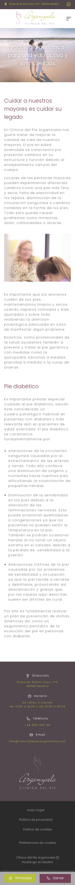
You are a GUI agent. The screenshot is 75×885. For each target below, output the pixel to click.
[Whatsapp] (68, 4)
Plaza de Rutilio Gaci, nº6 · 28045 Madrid (34, 4)
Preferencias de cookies (37, 842)
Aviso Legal (35, 810)
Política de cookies (37, 829)
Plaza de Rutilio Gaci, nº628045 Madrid (37, 684)
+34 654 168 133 (37, 725)
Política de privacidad (35, 819)
